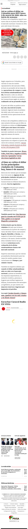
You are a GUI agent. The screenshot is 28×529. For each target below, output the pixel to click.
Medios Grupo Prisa (14, 521)
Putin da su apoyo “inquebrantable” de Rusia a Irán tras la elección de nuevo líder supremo (7, 450)
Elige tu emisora (22, 4)
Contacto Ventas (14, 504)
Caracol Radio (7, 4)
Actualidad (6, 8)
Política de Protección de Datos (9, 509)
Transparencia (20, 511)
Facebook (14, 56)
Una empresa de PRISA (14, 517)
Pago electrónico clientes (9, 505)
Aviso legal (20, 507)
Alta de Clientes (20, 505)
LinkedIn (21, 56)
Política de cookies (22, 509)
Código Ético (14, 513)
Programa (13, 4)
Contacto (6, 504)
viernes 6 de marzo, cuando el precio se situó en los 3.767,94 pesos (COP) (13, 145)
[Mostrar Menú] (1, 3)
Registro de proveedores (10, 507)
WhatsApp (25, 56)
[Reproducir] (3, 308)
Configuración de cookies (10, 511)
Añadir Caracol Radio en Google (13, 62)
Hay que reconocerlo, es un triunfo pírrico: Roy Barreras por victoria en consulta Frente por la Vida (21, 451)
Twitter (18, 56)
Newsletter (22, 504)
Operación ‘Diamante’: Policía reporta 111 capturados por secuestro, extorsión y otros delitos (11, 487)
